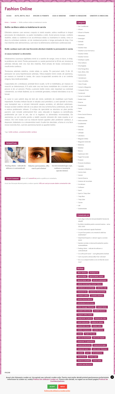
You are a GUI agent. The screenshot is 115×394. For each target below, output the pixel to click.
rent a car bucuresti (84, 337)
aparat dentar (82, 276)
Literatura (81, 136)
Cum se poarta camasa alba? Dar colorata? (92, 257)
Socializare (81, 184)
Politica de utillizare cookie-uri (45, 379)
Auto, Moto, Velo (22, 16)
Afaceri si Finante (41, 16)
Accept (52, 386)
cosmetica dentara (97, 295)
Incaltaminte (82, 123)
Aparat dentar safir (84, 280)
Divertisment (82, 105)
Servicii (80, 175)
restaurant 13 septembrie (86, 341)
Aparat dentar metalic (96, 276)
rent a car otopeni (98, 337)
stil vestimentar (97, 353)
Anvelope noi (94, 272)
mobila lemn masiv (84, 326)
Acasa (8, 16)
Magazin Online (83, 139)
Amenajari (81, 38)
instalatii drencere (99, 311)
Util (79, 205)
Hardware (81, 117)
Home (7, 22)
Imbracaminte (82, 120)
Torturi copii (93, 357)
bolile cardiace (13, 132)
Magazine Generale (84, 142)
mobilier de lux (98, 330)
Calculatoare (82, 78)
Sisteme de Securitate (85, 181)
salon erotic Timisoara (100, 349)
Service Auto (82, 172)
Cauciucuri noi (82, 292)
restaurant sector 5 (84, 349)
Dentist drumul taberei (85, 299)
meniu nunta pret (83, 322)
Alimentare (81, 35)
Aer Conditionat (83, 26)
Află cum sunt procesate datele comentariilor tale (55, 183)
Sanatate (13, 22)
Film (79, 111)
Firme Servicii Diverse (85, 114)
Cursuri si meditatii (84, 96)
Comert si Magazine (77, 16)
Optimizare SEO (83, 154)
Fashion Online (18, 8)
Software (81, 187)
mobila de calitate (97, 322)
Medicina (81, 145)
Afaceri (80, 29)
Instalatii (81, 126)
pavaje (80, 334)
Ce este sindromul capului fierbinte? (89, 229)
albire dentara (82, 272)
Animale (80, 41)
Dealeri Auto (82, 99)
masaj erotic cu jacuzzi (85, 318)
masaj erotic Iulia (100, 318)
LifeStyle (81, 133)
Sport (80, 190)
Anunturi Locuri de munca (86, 51)
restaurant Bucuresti (84, 345)
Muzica (80, 151)
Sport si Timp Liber (84, 193)
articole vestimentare (99, 280)
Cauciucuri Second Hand (97, 292)
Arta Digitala (82, 66)
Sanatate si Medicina (99, 16)
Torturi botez (82, 357)
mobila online (97, 326)
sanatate (80, 353)
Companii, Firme (83, 90)
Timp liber (81, 196)
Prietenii (80, 160)
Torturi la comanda (84, 360)
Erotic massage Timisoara (86, 307)
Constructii (81, 93)
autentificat (32, 178)
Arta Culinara (82, 63)
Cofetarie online (83, 295)
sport (88, 353)
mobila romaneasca (84, 330)
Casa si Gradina (59, 16)
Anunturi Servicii (83, 57)
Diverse (80, 102)
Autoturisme (82, 75)
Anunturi (81, 44)
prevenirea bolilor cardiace (28, 132)
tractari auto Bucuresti (85, 364)
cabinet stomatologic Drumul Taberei (90, 284)
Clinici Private (82, 84)
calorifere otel (101, 288)
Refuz (62, 386)
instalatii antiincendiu (84, 311)
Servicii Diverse (83, 178)
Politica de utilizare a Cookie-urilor (57, 391)
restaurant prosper (100, 345)
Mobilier (81, 148)
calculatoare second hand (86, 288)
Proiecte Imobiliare (84, 163)
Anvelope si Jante (83, 60)
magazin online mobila (85, 314)
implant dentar (102, 307)
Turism (80, 202)
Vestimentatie (82, 208)
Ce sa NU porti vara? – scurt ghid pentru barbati (93, 254)
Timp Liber (81, 199)
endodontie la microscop (86, 303)
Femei (80, 108)
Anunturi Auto (82, 47)
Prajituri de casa (90, 334)
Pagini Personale (83, 157)
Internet (80, 129)
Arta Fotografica (83, 69)
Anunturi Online (83, 54)
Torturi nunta (97, 360)
